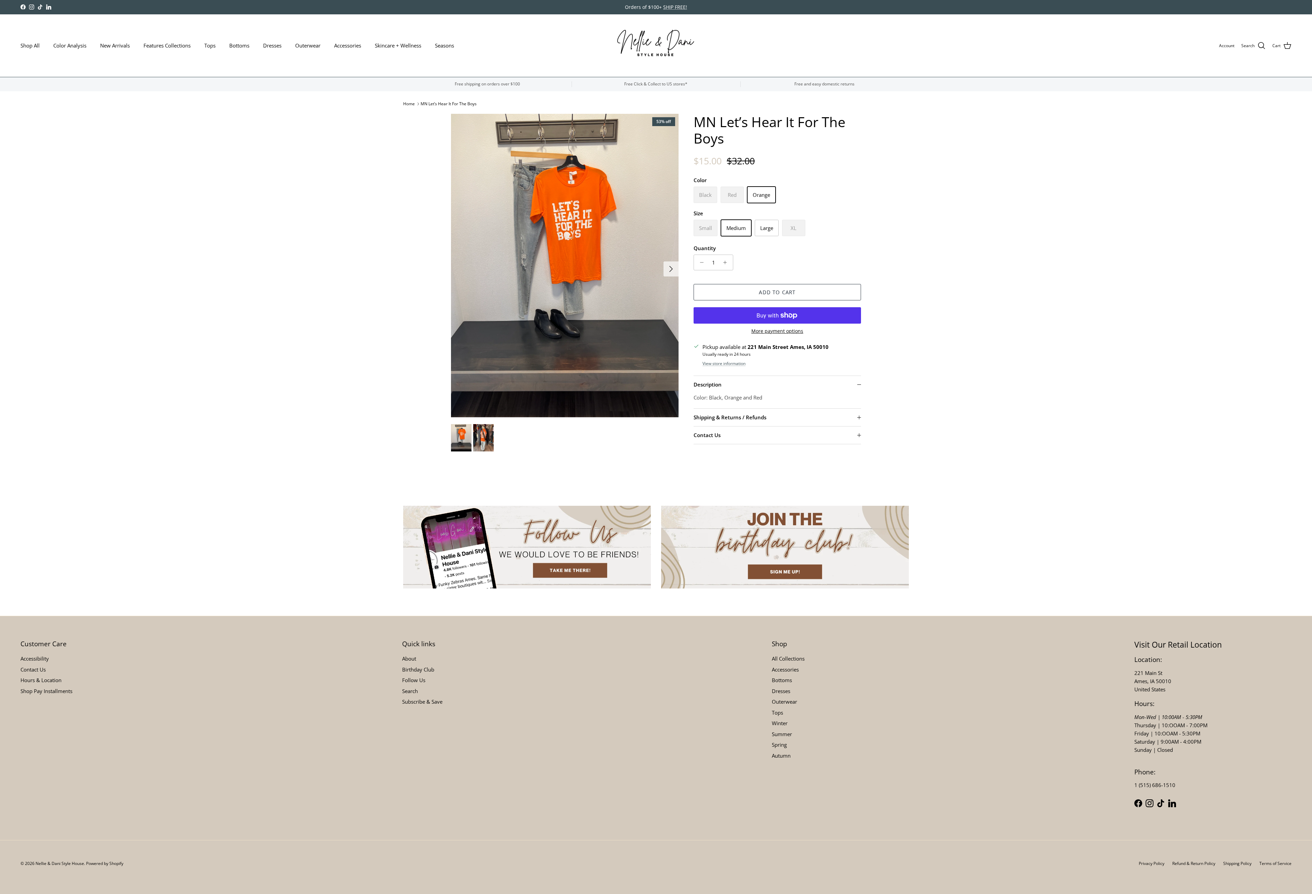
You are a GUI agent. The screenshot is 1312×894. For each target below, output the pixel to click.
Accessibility (34, 658)
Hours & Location (41, 680)
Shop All (30, 45)
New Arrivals (115, 45)
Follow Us (413, 680)
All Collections (788, 658)
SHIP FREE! (675, 7)
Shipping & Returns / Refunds (730, 417)
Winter (780, 723)
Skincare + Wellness (398, 45)
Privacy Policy (1151, 863)
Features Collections (167, 45)
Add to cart (777, 292)
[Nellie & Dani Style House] (656, 45)
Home (409, 104)
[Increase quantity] (727, 262)
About (409, 658)
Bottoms (239, 45)
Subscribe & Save (422, 701)
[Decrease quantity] (700, 262)
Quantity (705, 248)
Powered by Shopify (104, 863)
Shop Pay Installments (46, 691)
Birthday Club (418, 669)
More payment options (777, 331)
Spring (779, 744)
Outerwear (307, 45)
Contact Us (707, 435)
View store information (724, 363)
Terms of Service (1275, 863)
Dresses (272, 45)
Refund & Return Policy (1193, 863)
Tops (210, 45)
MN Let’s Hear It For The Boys (449, 104)
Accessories (347, 45)
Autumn (781, 755)
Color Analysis (69, 45)
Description (708, 384)
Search (410, 691)
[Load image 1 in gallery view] (565, 265)
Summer (782, 734)
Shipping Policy (1237, 863)
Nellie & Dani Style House (60, 863)
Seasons (444, 45)
